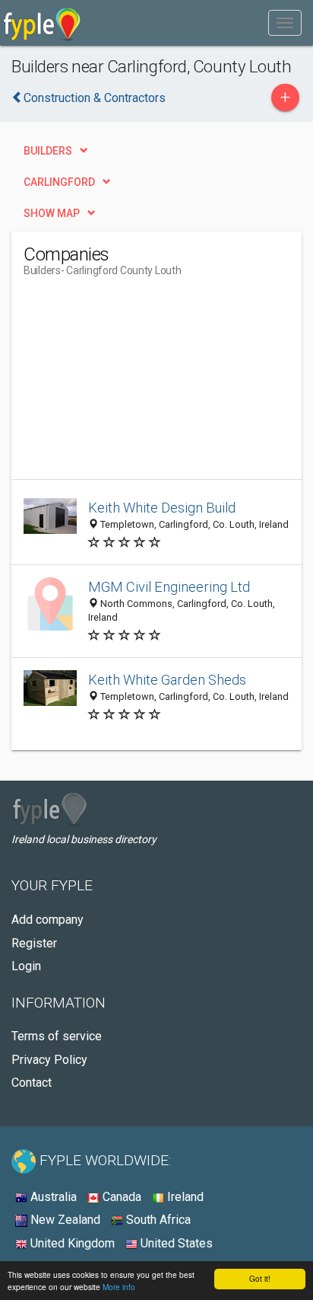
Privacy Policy (49, 1059)
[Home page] (42, 23)
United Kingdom (71, 1243)
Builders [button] (48, 151)
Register (34, 943)
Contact (31, 1082)
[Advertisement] (137, 384)
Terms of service (56, 1036)
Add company (47, 919)
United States (175, 1243)
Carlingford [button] (59, 182)
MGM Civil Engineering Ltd (169, 587)
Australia (52, 1197)
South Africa (157, 1219)
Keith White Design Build (162, 508)
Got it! (259, 1278)
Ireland (184, 1197)
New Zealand (63, 1219)
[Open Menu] (285, 23)
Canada (120, 1197)
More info (119, 1286)
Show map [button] (52, 213)
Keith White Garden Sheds (167, 680)
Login (26, 966)
